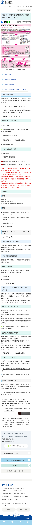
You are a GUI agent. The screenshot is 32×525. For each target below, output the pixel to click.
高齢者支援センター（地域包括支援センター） (16, 140)
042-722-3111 (18, 490)
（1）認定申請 (7, 74)
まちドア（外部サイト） (10, 237)
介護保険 (17, 6)
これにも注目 (15, 465)
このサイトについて (6, 503)
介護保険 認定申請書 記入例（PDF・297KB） (17, 164)
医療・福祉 (11, 6)
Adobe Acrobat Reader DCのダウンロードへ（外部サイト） (17, 409)
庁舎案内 (8, 509)
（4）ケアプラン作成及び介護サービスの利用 (14, 89)
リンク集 (4, 505)
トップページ (3, 6)
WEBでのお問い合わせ (17, 446)
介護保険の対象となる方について (12, 116)
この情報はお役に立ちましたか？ (13, 453)
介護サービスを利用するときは (15, 460)
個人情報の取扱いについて (19, 503)
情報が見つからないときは (15, 471)
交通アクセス (23, 509)
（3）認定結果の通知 (8, 84)
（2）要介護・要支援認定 (9, 79)
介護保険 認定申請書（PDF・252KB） (14, 161)
